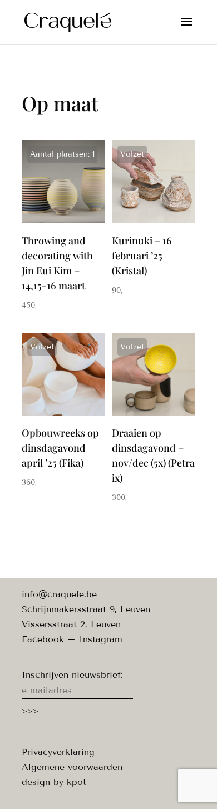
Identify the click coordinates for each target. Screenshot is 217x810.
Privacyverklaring (58, 752)
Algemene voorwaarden (72, 767)
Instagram (100, 639)
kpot (76, 782)
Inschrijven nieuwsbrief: (72, 674)
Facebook (43, 639)
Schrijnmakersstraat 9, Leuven (86, 609)
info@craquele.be (59, 594)
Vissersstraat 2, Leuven (71, 624)
